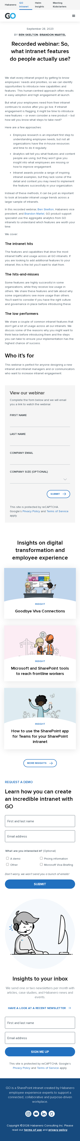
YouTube (36, 1114)
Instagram (28, 1114)
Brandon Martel (53, 34)
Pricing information (56, 858)
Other (14, 865)
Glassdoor (52, 1114)
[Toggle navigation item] (73, 15)
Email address (17, 836)
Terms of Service (58, 511)
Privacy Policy (31, 511)
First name (18, 415)
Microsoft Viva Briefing (58, 865)
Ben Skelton (28, 34)
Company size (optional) (29, 471)
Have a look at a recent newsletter (37, 1008)
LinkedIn (44, 1114)
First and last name (20, 821)
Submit (55, 494)
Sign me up (40, 1052)
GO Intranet (10, 16)
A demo (15, 858)
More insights (37, 763)
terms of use (33, 1130)
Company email (21, 453)
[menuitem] (10, 5)
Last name (18, 434)
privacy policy (57, 1130)
